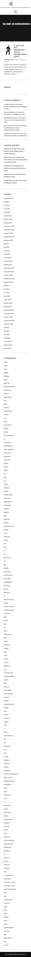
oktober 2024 (8, 275)
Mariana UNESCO (9, 157)
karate (6, 62)
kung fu (6, 662)
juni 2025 (6, 247)
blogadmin (7, 149)
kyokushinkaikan (9, 676)
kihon (5, 631)
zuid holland (7, 938)
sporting (6, 837)
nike (5, 725)
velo (5, 893)
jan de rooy (7, 558)
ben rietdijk (7, 425)
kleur (5, 652)
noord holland (8, 736)
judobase (7, 593)
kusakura (7, 666)
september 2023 (9, 321)
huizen (6, 540)
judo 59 (6, 568)
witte (5, 921)
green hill (7, 519)
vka (5, 896)
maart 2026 (7, 216)
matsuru (6, 697)
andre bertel (8, 411)
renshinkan (7, 784)
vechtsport (7, 879)
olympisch (7, 746)
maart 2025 (7, 258)
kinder (6, 641)
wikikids (6, 917)
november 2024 (9, 272)
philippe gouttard (9, 781)
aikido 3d (6, 383)
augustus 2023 (8, 324)
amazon (6, 408)
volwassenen (8, 900)
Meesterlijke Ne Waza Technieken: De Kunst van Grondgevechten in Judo (15, 120)
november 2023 (9, 314)
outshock (7, 764)
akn (5, 401)
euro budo (7, 498)
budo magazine (9, 449)
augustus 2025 (8, 240)
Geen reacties (19, 60)
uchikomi (7, 868)
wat (5, 910)
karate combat (9, 606)
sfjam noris (7, 812)
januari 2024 (8, 307)
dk (4, 474)
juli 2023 (6, 328)
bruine (6, 432)
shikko (6, 816)
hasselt (6, 530)
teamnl (6, 861)
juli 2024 (6, 286)
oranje (6, 757)
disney (6, 470)
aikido (6, 380)
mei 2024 (7, 293)
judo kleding (7, 582)
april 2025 (7, 254)
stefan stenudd (9, 840)
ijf (4, 551)
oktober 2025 (8, 233)
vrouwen (6, 903)
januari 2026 (8, 223)
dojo (5, 477)
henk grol (7, 537)
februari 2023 (8, 345)
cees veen (7, 460)
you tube (7, 931)
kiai (5, 624)
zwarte (6, 945)
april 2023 (7, 338)
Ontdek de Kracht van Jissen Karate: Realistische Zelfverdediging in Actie (15, 106)
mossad (6, 718)
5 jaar (5, 369)
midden (6, 708)
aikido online (8, 397)
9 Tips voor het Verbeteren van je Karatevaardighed (20, 51)
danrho (6, 467)
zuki (5, 942)
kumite (6, 659)
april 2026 (7, 212)
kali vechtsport (9, 599)
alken (5, 404)
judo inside (7, 579)
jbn (5, 561)
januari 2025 (8, 265)
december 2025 (9, 226)
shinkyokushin (8, 819)
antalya (6, 415)
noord (6, 732)
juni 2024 (6, 289)
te (4, 854)
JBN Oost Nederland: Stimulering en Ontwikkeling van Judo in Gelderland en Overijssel (15, 128)
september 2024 (9, 279)
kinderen (7, 645)
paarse (6, 767)
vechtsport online (9, 882)
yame (6, 924)
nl (4, 729)
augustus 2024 (8, 282)
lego (5, 683)
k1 (4, 596)
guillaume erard (9, 526)
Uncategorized (8, 875)
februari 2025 (8, 261)
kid (5, 627)
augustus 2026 (8, 198)
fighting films (8, 502)
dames (6, 463)
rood (5, 791)
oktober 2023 (8, 317)
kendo (6, 620)
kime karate (8, 634)
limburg (6, 687)
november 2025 (9, 230)
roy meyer (7, 795)
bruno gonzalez (9, 435)
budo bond (7, 442)
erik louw (7, 488)
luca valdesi (7, 690)
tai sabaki (7, 851)
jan (5, 554)
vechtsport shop (9, 886)
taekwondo (7, 847)
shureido (6, 826)
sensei (6, 809)
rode (5, 788)
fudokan (6, 509)
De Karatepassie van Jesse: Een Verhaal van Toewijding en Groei (14, 113)
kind (5, 638)
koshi (5, 655)
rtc (5, 802)
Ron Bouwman (8, 180)
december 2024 (9, 268)
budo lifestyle (8, 446)
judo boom (7, 572)
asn (5, 418)
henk (5, 533)
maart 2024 (7, 300)
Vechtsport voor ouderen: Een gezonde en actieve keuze (14, 168)
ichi (5, 547)
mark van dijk (8, 694)
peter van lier (8, 777)
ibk (5, 544)
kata (5, 617)
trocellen (7, 865)
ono (5, 750)
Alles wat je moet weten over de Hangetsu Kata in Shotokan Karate (14, 151)
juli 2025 (6, 244)
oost (5, 753)
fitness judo (7, 505)
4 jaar (6, 366)
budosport (7, 456)
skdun (6, 830)
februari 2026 (8, 219)
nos (5, 739)
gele (5, 516)
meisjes (6, 701)
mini (5, 711)
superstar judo (8, 844)
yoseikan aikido (9, 928)
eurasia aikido (8, 495)
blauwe (6, 428)
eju (5, 481)
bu (4, 439)
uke (5, 872)
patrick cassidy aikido (11, 774)
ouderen (6, 760)
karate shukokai (9, 610)
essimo (6, 491)
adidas (6, 373)
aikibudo (6, 376)
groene (6, 523)
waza (5, 914)
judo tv (6, 589)
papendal (7, 771)
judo (5, 565)
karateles (7, 613)
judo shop (7, 586)
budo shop (7, 453)
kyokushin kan (8, 673)
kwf (5, 669)
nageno (6, 722)
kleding (6, 648)
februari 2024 (8, 303)
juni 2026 (6, 205)
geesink (6, 512)
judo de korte (8, 575)
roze (5, 798)
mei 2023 (7, 334)
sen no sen (7, 805)
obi (5, 743)
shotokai (6, 823)
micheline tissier (9, 704)
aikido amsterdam (10, 387)
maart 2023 (7, 341)
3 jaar (5, 362)
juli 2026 (6, 202)
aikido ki (6, 394)
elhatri (6, 484)
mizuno (6, 715)
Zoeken (7, 87)
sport (5, 833)
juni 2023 (6, 331)
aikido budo (7, 390)
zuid (5, 935)
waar (5, 907)
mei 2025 (7, 251)
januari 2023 (7, 348)
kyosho (6, 680)
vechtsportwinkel (9, 889)
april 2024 (7, 296)
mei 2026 (7, 209)
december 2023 (9, 310)
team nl (6, 858)
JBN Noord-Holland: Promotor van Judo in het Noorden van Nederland (15, 135)
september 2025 (9, 237)
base (5, 421)
